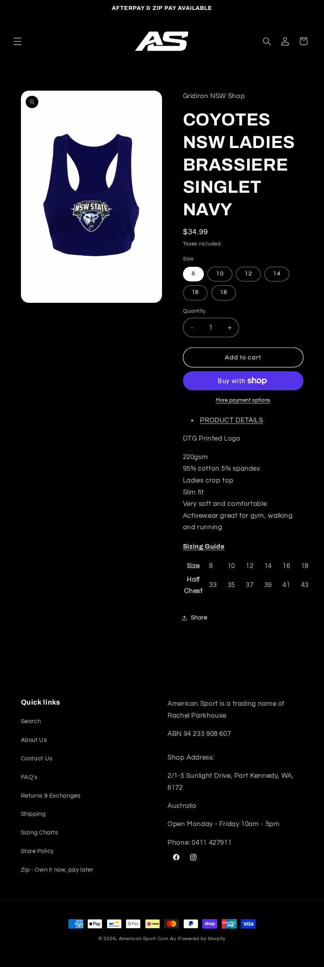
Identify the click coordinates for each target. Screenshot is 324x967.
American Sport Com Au (147, 939)
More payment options (243, 400)
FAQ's (29, 777)
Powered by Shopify (202, 939)
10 (219, 274)
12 (248, 274)
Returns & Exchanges (51, 796)
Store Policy (37, 851)
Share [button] (199, 618)
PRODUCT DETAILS (231, 420)
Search (31, 721)
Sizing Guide (204, 546)
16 (195, 292)
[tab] (243, 546)
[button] (17, 41)
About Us (34, 740)
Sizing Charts (39, 833)
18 (223, 292)
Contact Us (37, 759)
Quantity (194, 311)
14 (276, 274)
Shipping (33, 814)
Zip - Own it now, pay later (57, 870)
